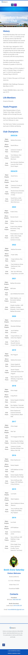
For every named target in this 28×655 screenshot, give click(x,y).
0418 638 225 (17, 605)
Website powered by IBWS (14, 653)
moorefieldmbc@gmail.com (16, 609)
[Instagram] (15, 5)
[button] (14, 9)
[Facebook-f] (12, 5)
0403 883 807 (17, 599)
